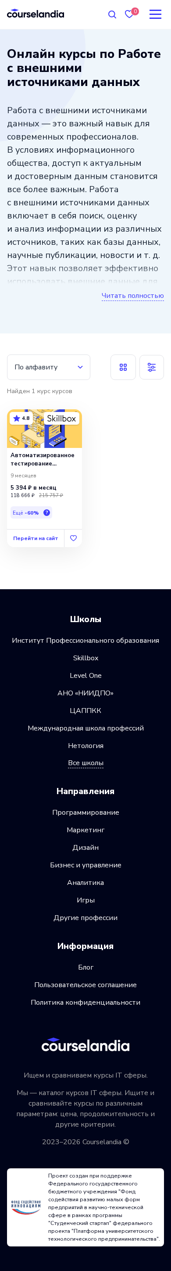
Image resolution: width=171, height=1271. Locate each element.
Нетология (85, 746)
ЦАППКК (85, 711)
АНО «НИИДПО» (85, 693)
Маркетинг (85, 830)
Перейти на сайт (35, 538)
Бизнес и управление (85, 865)
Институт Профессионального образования (85, 640)
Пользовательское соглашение (85, 985)
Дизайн (85, 847)
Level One (86, 675)
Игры (86, 900)
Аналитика (85, 883)
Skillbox (85, 658)
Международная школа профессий (86, 728)
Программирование (85, 812)
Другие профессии (85, 918)
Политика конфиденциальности (85, 1002)
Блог (85, 967)
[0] (129, 14)
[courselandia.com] (35, 13)
